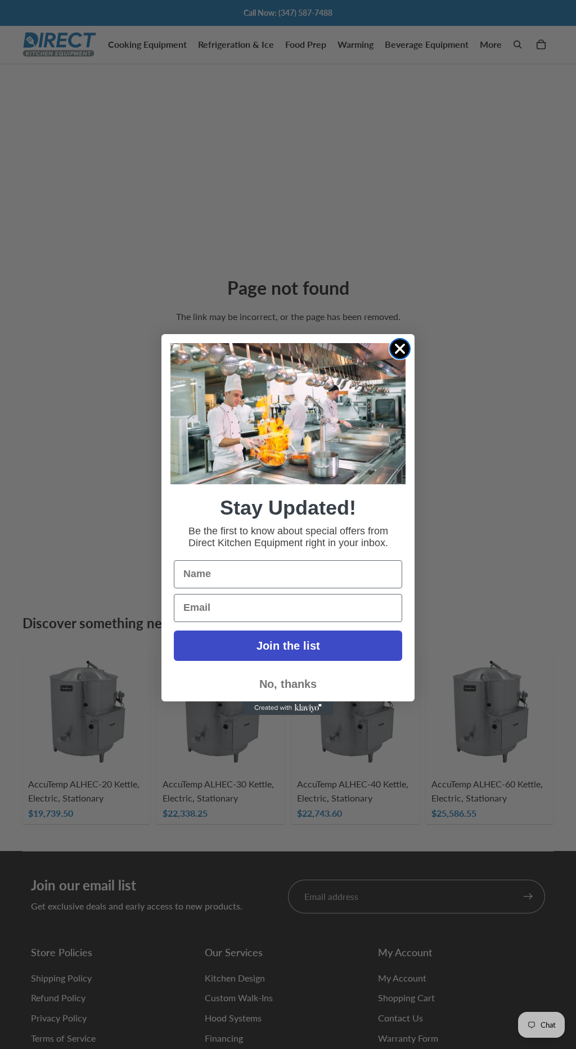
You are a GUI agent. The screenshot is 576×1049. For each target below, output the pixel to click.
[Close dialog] (400, 349)
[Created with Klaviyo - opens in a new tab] (288, 708)
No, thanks (288, 684)
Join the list (288, 646)
